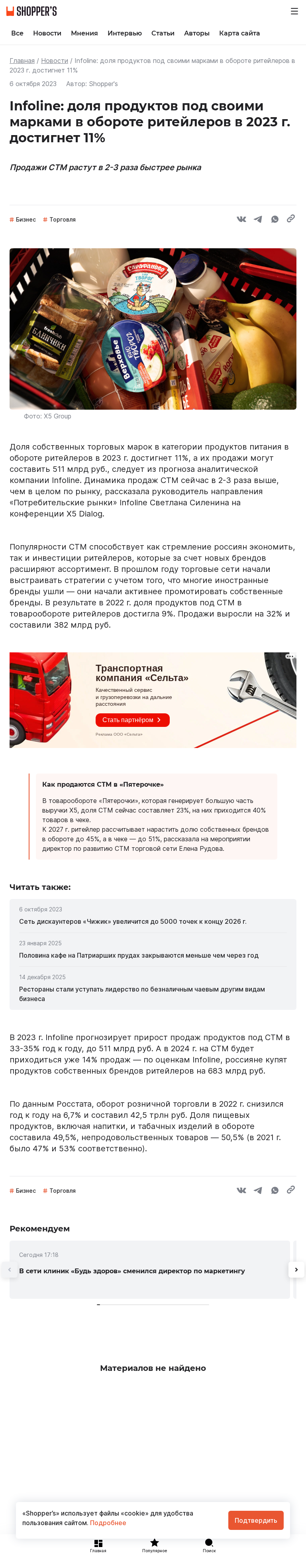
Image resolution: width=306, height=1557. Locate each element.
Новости (54, 61)
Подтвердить (256, 1520)
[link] (153, 921)
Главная (22, 61)
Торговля (62, 219)
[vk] (241, 220)
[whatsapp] (275, 220)
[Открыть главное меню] (294, 11)
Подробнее (107, 1523)
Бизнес (26, 219)
